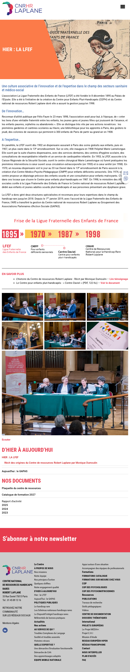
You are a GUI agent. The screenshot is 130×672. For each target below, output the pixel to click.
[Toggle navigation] (122, 6)
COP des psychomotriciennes (98, 591)
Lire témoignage (119, 279)
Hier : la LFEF (10, 457)
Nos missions (40, 572)
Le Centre (39, 564)
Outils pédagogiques (91, 606)
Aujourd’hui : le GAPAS (14, 471)
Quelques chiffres (42, 583)
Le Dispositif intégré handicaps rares (51, 614)
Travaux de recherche (92, 602)
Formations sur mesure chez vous (101, 579)
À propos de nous (43, 568)
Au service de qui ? (44, 629)
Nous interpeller (92, 652)
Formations (87, 572)
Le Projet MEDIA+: (90, 629)
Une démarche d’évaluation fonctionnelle (53, 648)
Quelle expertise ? (44, 644)
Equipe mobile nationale (47, 660)
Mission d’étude (89, 637)
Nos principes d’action (44, 579)
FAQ (84, 660)
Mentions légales (11, 623)
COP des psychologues (94, 587)
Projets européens (93, 625)
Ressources (88, 594)
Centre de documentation (96, 614)
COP (84, 583)
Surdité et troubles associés (47, 637)
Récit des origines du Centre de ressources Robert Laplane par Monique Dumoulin (50, 462)
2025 (5, 505)
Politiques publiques (46, 602)
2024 (5, 508)
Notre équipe (40, 576)
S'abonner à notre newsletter (40, 538)
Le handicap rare (42, 606)
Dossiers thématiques (94, 617)
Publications (89, 598)
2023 (5, 512)
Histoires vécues (42, 640)
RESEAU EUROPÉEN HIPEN (95, 640)
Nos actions (40, 625)
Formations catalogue (94, 576)
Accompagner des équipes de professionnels (103, 568)
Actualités (39, 621)
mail (126, 173)
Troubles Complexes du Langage (49, 633)
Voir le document (110, 282)
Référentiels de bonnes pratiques (49, 617)
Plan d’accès (89, 656)
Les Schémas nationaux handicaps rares (53, 610)
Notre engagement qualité (46, 587)
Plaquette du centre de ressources (21, 488)
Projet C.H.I (87, 633)
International (88, 621)
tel (126, 178)
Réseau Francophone (93, 644)
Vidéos (85, 610)
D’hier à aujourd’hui (45, 591)
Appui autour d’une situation (95, 564)
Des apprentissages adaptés (47, 656)
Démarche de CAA (42, 652)
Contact (86, 648)
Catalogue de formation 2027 (19, 494)
